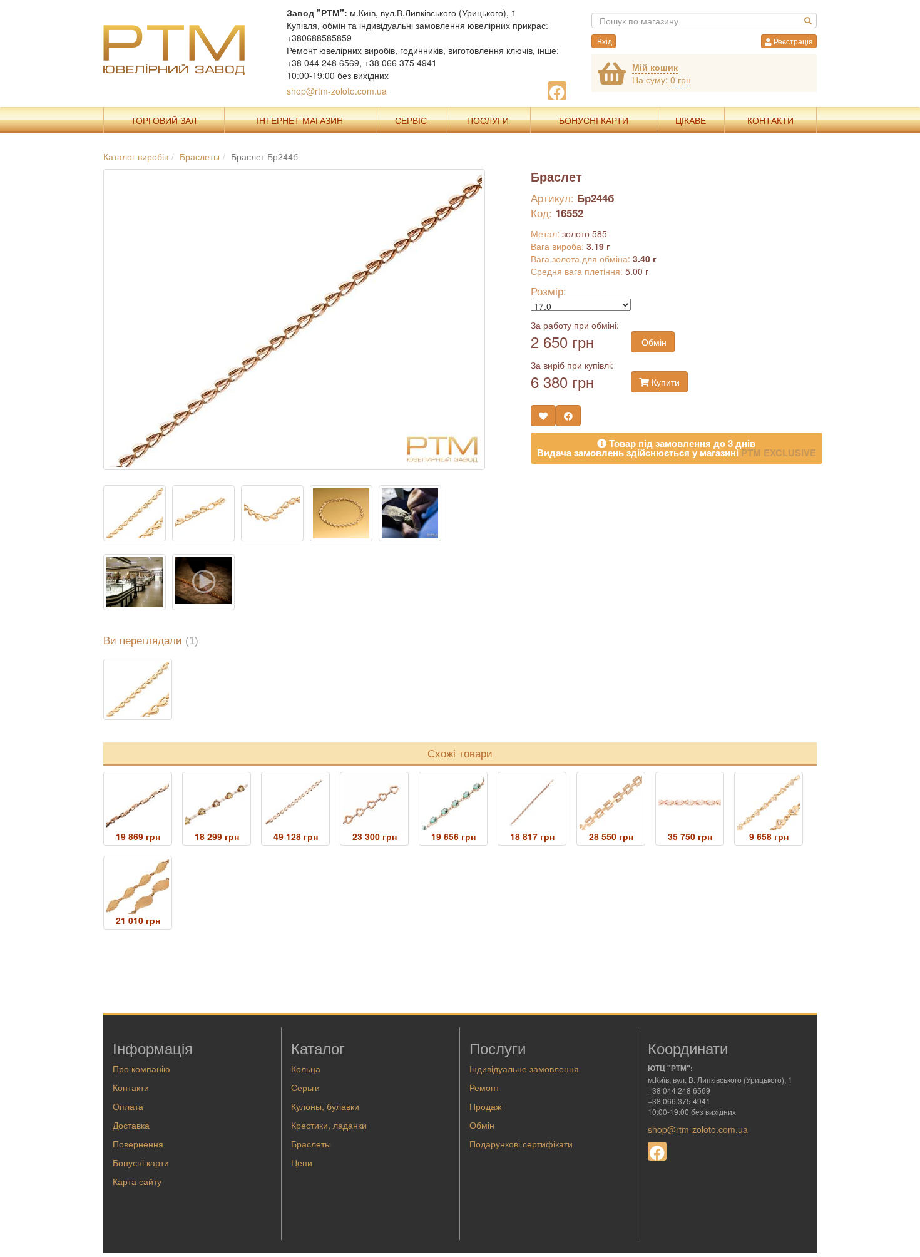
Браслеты (311, 1143)
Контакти (770, 120)
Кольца (305, 1068)
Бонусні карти (141, 1162)
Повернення (138, 1143)
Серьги (305, 1087)
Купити (664, 382)
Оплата (128, 1106)
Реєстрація (792, 41)
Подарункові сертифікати (521, 1143)
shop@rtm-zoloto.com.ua (337, 91)
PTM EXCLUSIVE (778, 452)
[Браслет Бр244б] (137, 689)
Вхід (603, 41)
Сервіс (411, 120)
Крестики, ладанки (329, 1125)
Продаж (485, 1106)
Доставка (131, 1125)
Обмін (653, 342)
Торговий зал (164, 120)
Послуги (488, 120)
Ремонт (484, 1087)
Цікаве (690, 120)
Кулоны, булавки (325, 1106)
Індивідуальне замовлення (524, 1068)
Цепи (301, 1162)
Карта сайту (137, 1181)
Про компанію (141, 1068)
